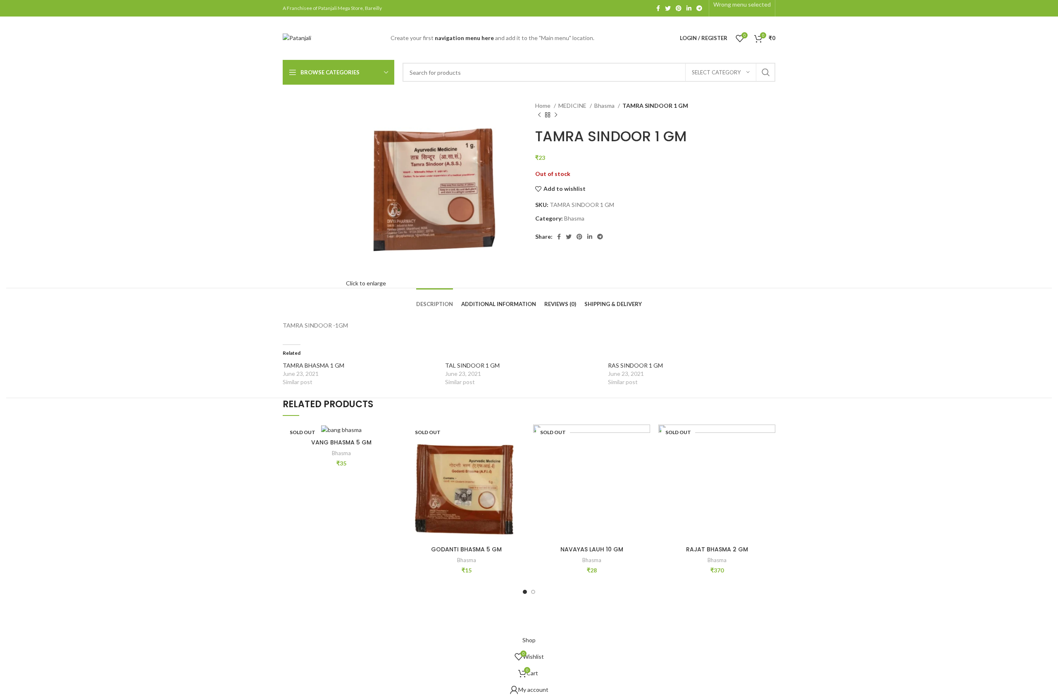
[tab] (434, 298)
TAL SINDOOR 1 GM (472, 365)
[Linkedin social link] (689, 8)
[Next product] (556, 115)
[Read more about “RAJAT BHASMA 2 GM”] (769, 456)
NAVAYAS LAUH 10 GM (591, 549)
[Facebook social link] (658, 8)
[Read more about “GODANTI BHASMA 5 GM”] (518, 456)
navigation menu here (464, 37)
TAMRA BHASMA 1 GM (313, 365)
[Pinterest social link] (678, 8)
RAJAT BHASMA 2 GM (717, 549)
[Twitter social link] (667, 8)
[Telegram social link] (699, 8)
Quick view (393, 475)
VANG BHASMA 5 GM (341, 442)
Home (543, 105)
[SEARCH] (765, 72)
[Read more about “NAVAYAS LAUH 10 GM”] (644, 456)
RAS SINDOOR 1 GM (635, 365)
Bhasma (605, 105)
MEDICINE (573, 105)
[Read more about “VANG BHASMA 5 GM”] (393, 456)
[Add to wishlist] (393, 438)
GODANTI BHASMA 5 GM (466, 549)
